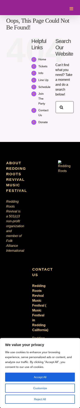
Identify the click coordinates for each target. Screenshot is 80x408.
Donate (43, 122)
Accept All (40, 377)
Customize (40, 388)
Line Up (43, 80)
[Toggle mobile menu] (72, 9)
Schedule (44, 87)
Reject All (40, 399)
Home (42, 59)
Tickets (42, 66)
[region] (40, 373)
